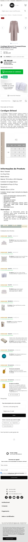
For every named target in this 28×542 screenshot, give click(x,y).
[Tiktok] (21, 498)
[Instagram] (10, 498)
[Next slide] (25, 28)
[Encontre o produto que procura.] (25, 11)
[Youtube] (14, 498)
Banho (9, 15)
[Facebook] (6, 498)
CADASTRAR (14, 477)
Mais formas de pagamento (7, 67)
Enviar (14, 415)
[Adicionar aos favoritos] (26, 18)
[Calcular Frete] (26, 101)
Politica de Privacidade (19, 473)
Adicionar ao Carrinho (13, 72)
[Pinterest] (18, 498)
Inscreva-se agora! (14, 459)
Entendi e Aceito (9, 538)
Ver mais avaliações (14, 394)
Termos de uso (11, 473)
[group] (14, 454)
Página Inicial (4, 15)
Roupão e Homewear (17, 15)
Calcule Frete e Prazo (5, 100)
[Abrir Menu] (2, 5)
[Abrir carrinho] (25, 5)
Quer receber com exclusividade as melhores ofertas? (14, 461)
